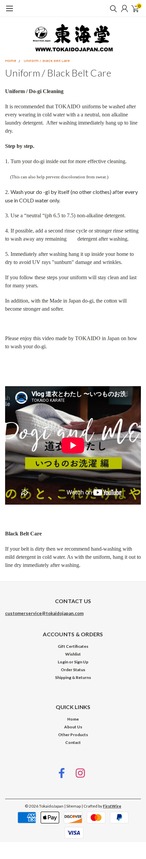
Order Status (73, 669)
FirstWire (112, 806)
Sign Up (81, 661)
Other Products (73, 734)
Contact (73, 742)
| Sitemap (72, 806)
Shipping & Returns (73, 677)
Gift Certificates (73, 646)
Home (10, 61)
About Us (73, 726)
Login (63, 661)
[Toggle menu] (9, 11)
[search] (111, 8)
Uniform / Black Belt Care (47, 61)
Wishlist (73, 654)
